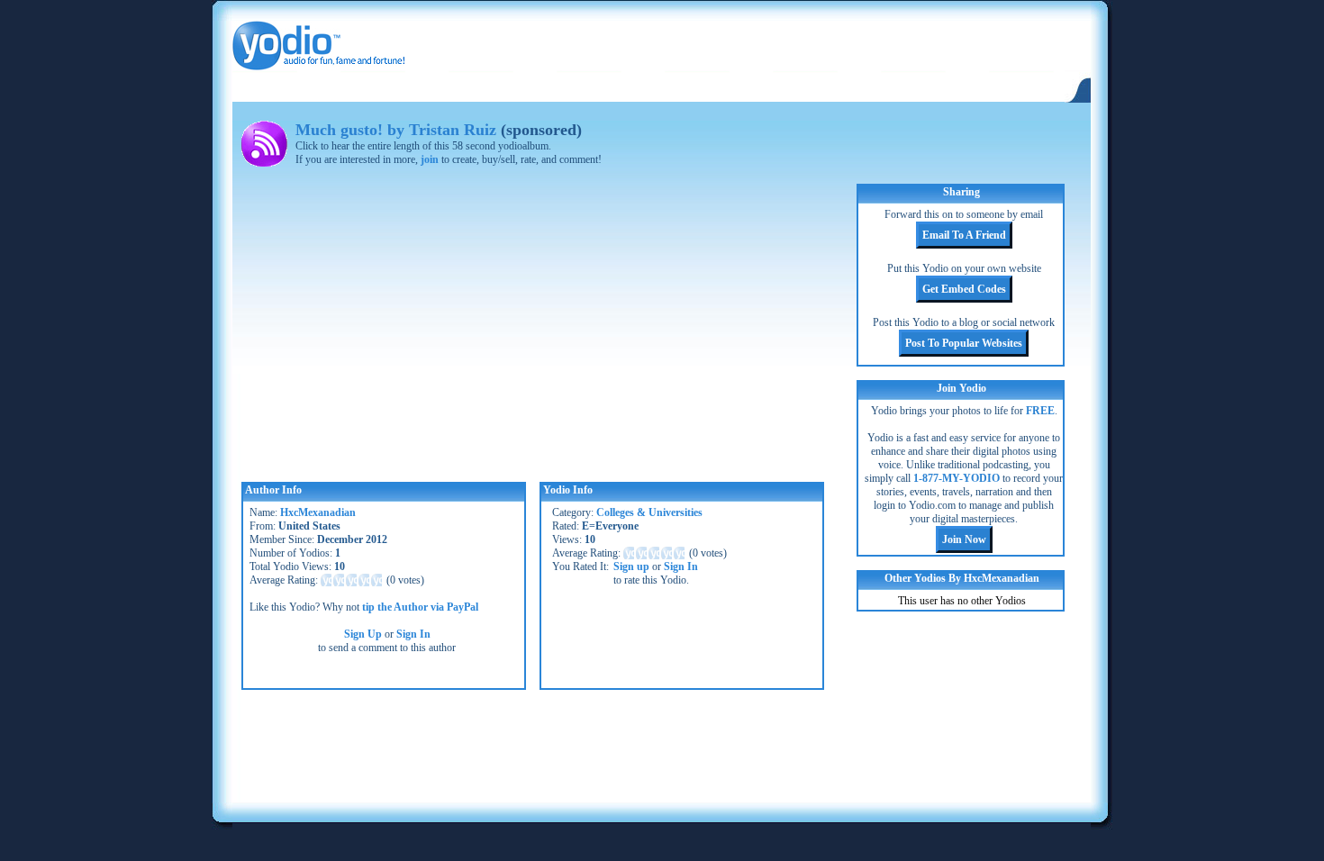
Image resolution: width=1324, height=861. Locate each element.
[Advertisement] (661, 743)
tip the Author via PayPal (420, 607)
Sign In (413, 634)
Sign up (631, 566)
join (430, 159)
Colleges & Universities (649, 512)
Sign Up (363, 634)
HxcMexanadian (318, 512)
